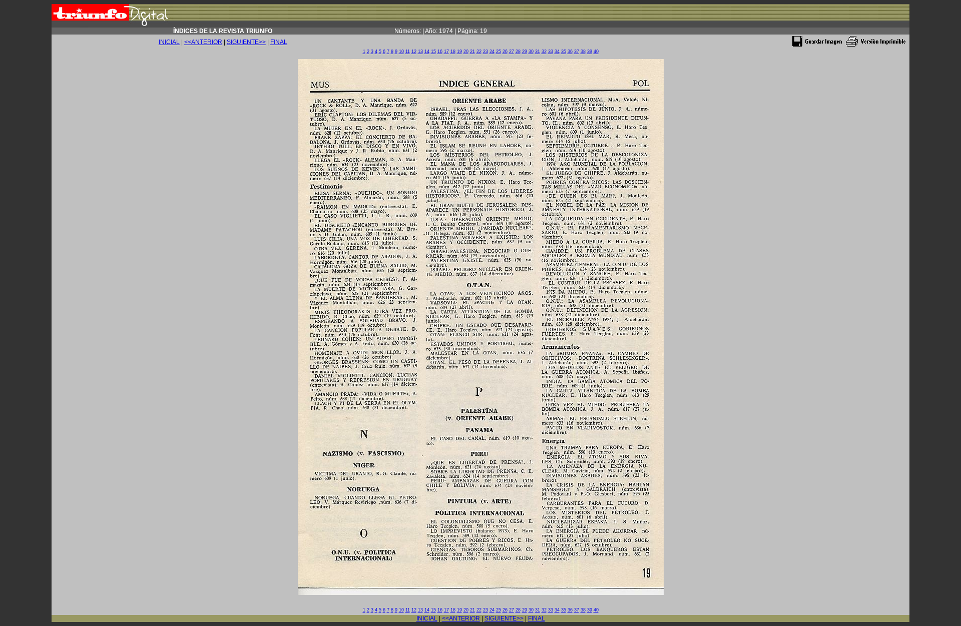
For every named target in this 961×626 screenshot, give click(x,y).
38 (583, 51)
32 (544, 51)
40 (596, 51)
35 (563, 51)
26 (505, 51)
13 (420, 51)
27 (511, 51)
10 (401, 51)
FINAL (278, 42)
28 (518, 51)
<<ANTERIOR (203, 42)
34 (557, 51)
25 (498, 51)
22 (479, 51)
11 (407, 51)
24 (492, 51)
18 (452, 51)
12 (413, 51)
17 (446, 51)
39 (589, 51)
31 (537, 51)
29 (524, 51)
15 (433, 51)
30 (531, 51)
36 (570, 51)
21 (472, 51)
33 (550, 51)
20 (465, 51)
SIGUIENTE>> (246, 42)
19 (459, 51)
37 (576, 51)
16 (439, 51)
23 (485, 51)
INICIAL (169, 42)
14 (426, 51)
